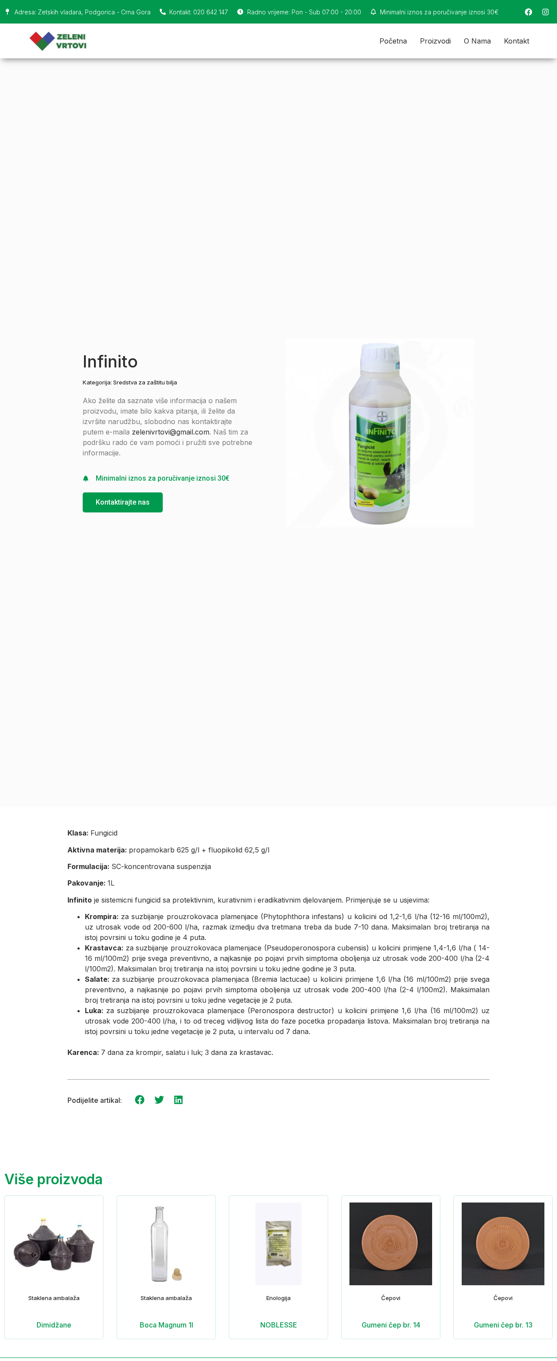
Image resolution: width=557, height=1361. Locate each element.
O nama (477, 41)
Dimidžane (54, 1325)
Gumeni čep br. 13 (503, 1325)
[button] (140, 1100)
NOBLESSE (278, 1325)
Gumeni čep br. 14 (391, 1325)
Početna (393, 41)
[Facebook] (528, 11)
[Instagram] (545, 11)
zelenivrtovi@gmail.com (170, 432)
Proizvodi (435, 41)
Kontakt (516, 41)
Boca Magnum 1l (166, 1325)
